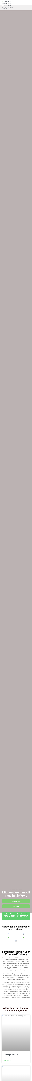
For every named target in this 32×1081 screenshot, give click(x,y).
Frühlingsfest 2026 (11, 1055)
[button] (16, 916)
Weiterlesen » (7, 1060)
